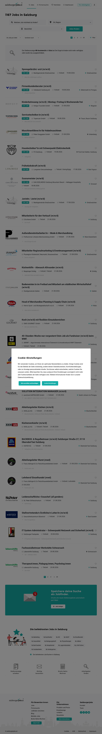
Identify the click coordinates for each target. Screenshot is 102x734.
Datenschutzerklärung (25, 377)
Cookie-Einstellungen (50, 383)
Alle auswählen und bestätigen (29, 383)
